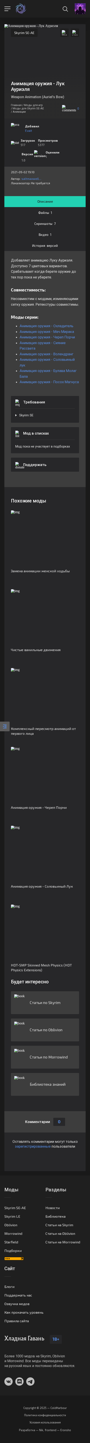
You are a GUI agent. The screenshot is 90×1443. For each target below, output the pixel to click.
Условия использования (45, 1422)
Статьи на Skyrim (59, 1225)
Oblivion (10, 1225)
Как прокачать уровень (23, 1312)
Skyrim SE (26, 415)
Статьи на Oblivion (60, 1233)
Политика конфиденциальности (45, 1415)
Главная (16, 105)
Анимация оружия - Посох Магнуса (49, 382)
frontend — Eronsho (58, 1430)
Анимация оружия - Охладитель (46, 326)
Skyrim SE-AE (24, 33)
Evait (28, 130)
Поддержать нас (18, 1295)
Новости (52, 1208)
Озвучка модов (16, 1304)
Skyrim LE (12, 1216)
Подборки (13, 1250)
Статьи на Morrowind (62, 1242)
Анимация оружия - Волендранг (46, 354)
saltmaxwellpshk (32, 179)
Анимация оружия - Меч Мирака (47, 331)
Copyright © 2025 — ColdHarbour (45, 1408)
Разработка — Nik (31, 1430)
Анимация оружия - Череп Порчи (47, 337)
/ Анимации (18, 111)
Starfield (11, 1242)
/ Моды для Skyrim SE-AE (27, 108)
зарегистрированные (33, 1146)
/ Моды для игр (32, 105)
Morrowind (13, 1233)
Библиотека (55, 1216)
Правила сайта (16, 1321)
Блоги (9, 1286)
